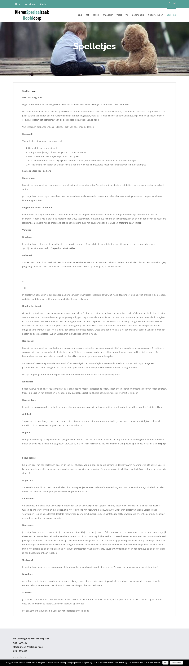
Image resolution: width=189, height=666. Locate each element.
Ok (165, 663)
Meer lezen (176, 663)
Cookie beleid (20, 657)
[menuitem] (18, 4)
